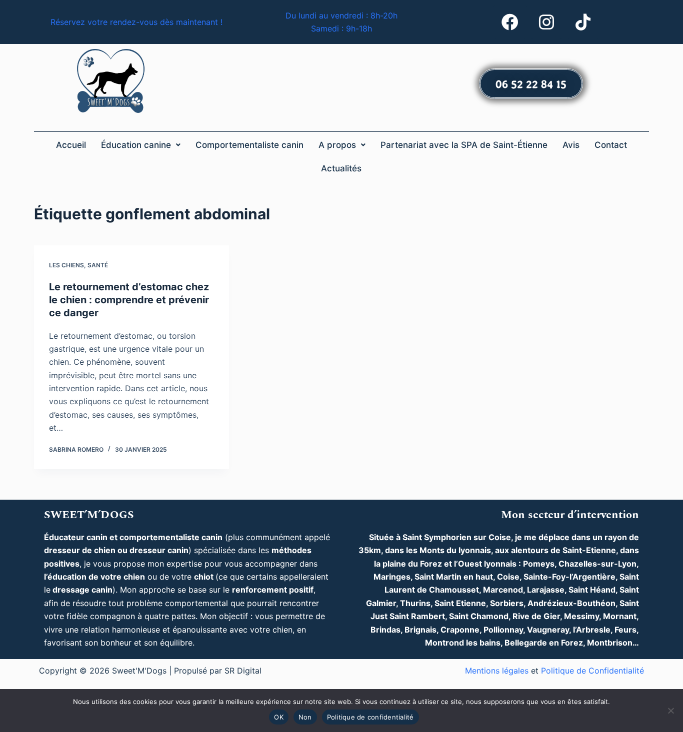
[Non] (671, 711)
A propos (337, 145)
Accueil (71, 145)
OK (279, 717)
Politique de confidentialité (370, 717)
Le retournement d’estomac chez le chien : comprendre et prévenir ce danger (129, 300)
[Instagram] (547, 22)
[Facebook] (510, 22)
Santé (98, 265)
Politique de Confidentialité (592, 671)
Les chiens (66, 265)
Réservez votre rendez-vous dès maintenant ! (136, 22)
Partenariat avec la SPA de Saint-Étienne (464, 145)
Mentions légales (496, 671)
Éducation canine (136, 145)
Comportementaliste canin (250, 145)
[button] (141, 145)
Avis (571, 145)
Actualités (341, 168)
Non (305, 717)
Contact (610, 145)
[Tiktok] (583, 22)
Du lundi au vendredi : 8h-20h (342, 15)
